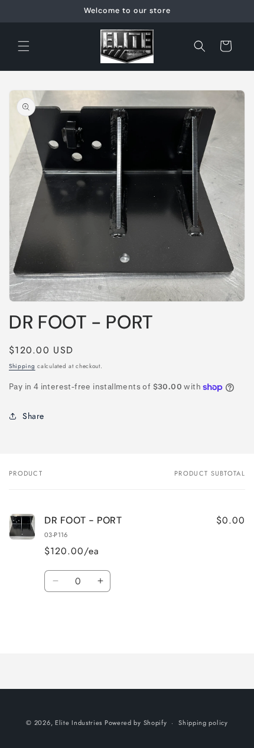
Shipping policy (203, 722)
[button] (24, 46)
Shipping (22, 366)
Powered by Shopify (136, 722)
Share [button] (33, 416)
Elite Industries (78, 722)
